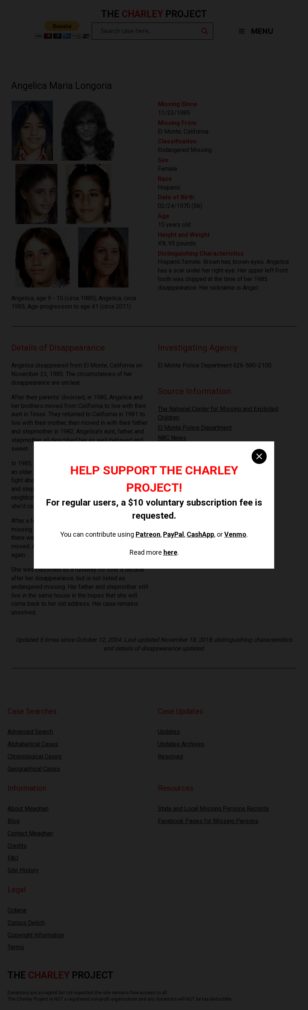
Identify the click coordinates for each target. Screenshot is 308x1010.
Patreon (148, 534)
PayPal (173, 534)
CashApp (200, 534)
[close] (259, 456)
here (170, 552)
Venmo (235, 534)
